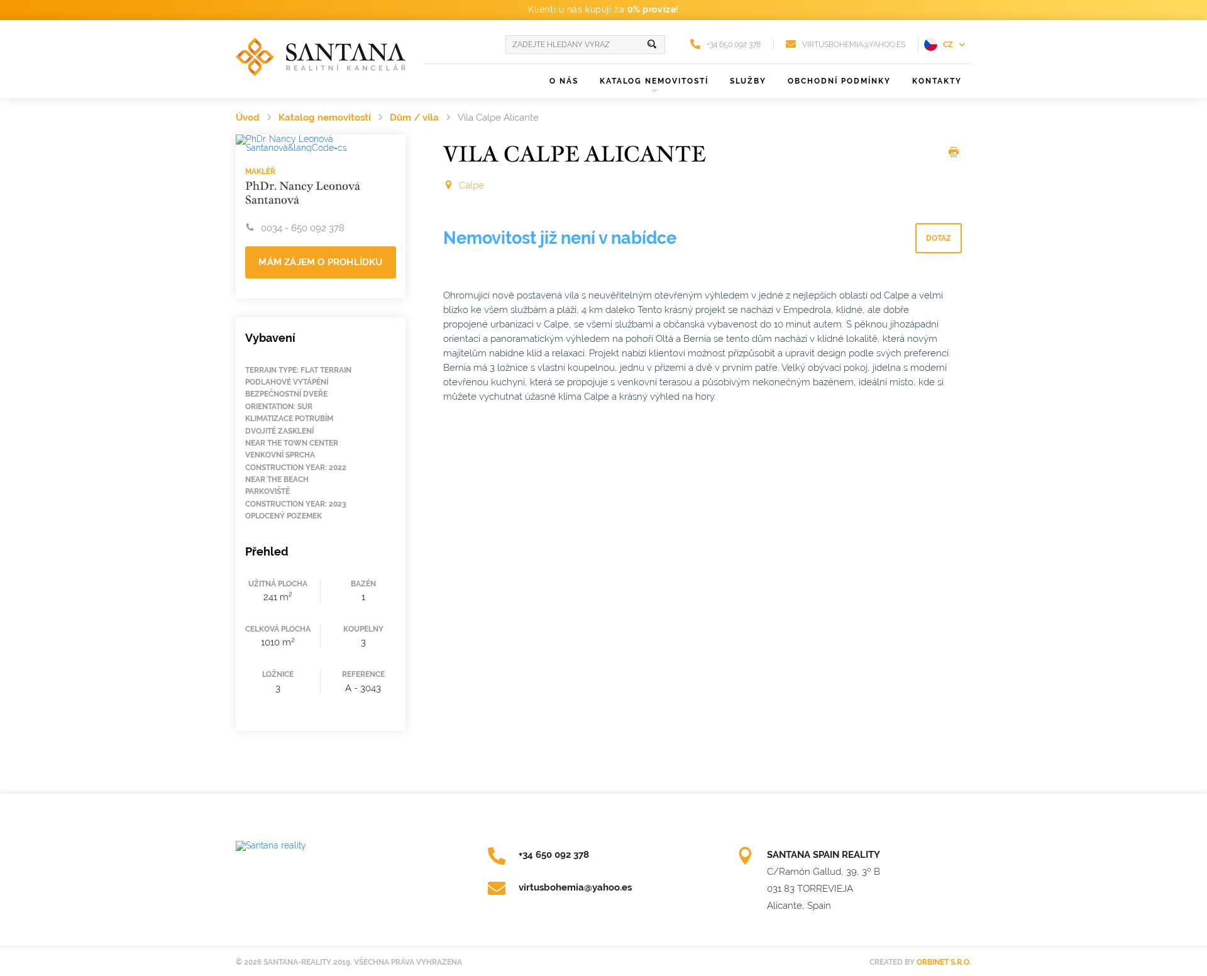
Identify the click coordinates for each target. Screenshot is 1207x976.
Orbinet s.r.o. (944, 962)
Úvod (248, 117)
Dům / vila (414, 117)
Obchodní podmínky (839, 81)
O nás (563, 81)
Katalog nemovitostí (324, 117)
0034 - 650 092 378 (302, 228)
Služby (748, 81)
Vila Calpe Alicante (498, 117)
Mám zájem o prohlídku (320, 262)
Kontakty (937, 81)
